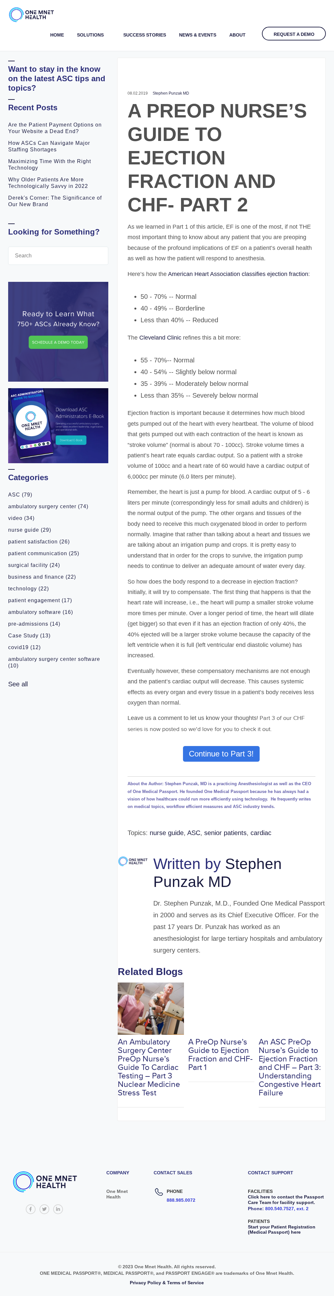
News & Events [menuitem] (197, 35)
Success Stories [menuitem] (144, 35)
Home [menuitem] (57, 35)
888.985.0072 (181, 1200)
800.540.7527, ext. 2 (287, 1208)
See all (18, 684)
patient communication (43, 553)
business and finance (42, 577)
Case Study (29, 635)
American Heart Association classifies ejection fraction (238, 274)
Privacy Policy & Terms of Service (167, 1282)
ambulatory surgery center (48, 506)
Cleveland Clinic (161, 337)
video (21, 518)
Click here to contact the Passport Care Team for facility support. (286, 1199)
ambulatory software (40, 612)
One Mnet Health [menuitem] (117, 1194)
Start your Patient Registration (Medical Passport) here (281, 1229)
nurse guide (29, 530)
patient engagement (40, 600)
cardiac (260, 832)
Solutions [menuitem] (90, 35)
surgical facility (34, 565)
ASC (20, 494)
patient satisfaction (39, 541)
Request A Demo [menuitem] (294, 34)
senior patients (225, 832)
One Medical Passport (155, 791)
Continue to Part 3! (221, 753)
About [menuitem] (237, 35)
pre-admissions (34, 624)
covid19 (24, 647)
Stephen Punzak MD (171, 93)
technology (28, 588)
